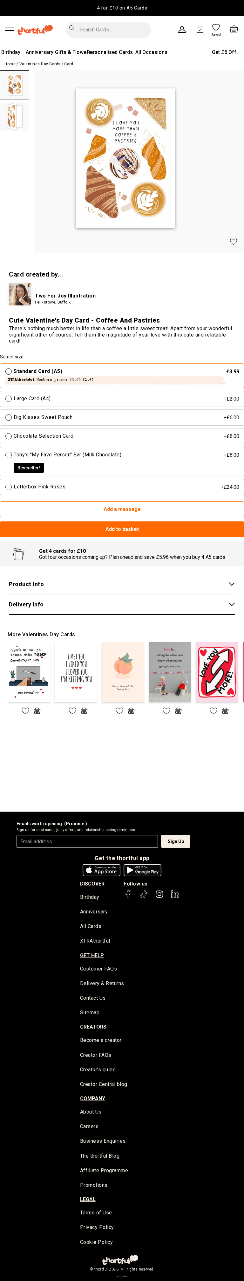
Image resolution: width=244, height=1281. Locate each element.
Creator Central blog (103, 1084)
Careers (89, 1126)
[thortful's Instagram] (159, 897)
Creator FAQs (96, 1055)
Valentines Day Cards (40, 64)
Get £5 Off (224, 52)
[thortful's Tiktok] (144, 897)
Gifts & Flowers (73, 52)
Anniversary (39, 52)
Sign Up (176, 841)
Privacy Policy (97, 1227)
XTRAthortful (95, 941)
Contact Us (93, 998)
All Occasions (151, 52)
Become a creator (101, 1040)
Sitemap (90, 1013)
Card (68, 64)
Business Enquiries (103, 1141)
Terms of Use (96, 1213)
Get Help (92, 955)
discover (92, 884)
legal (88, 1199)
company (92, 1098)
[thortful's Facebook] (128, 897)
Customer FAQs (98, 969)
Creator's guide (98, 1070)
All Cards (91, 926)
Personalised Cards (110, 52)
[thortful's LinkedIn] (175, 897)
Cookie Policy (96, 1242)
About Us (91, 1112)
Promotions (94, 1185)
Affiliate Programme (104, 1170)
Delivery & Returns (102, 983)
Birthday (10, 52)
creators (93, 1027)
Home (10, 64)
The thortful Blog (100, 1156)
